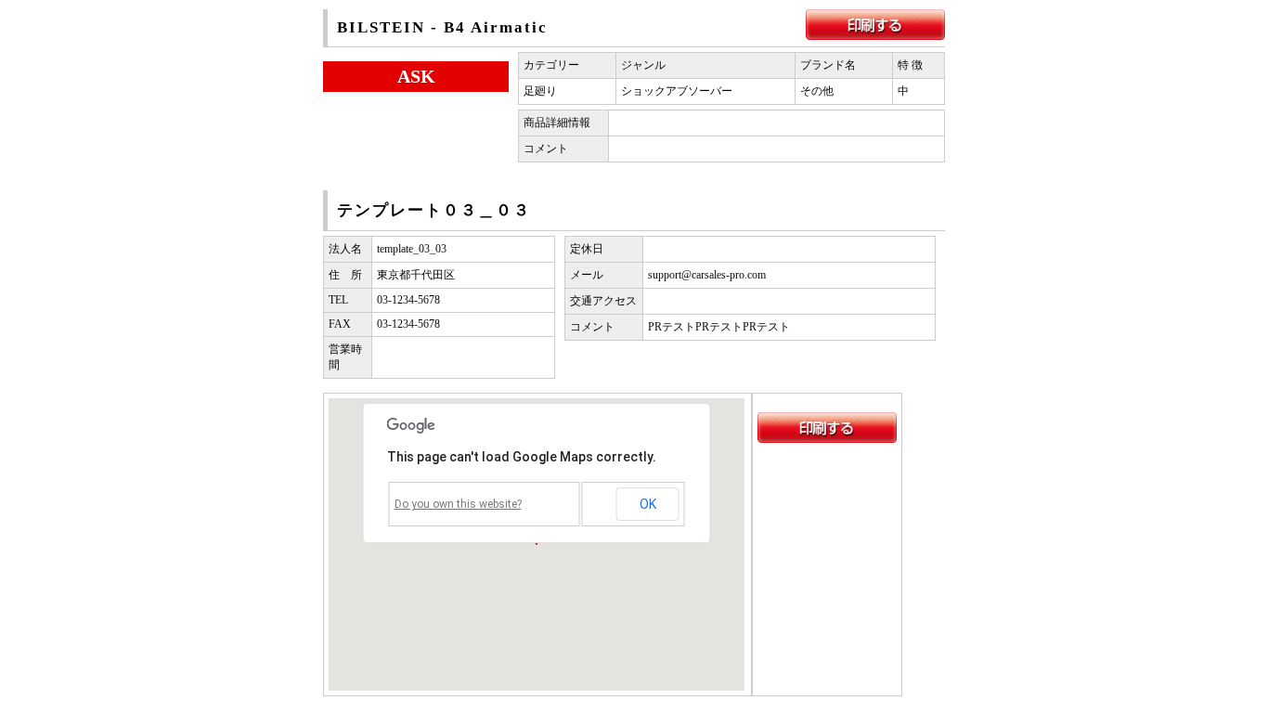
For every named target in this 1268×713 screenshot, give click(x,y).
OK (648, 504)
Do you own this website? (458, 504)
